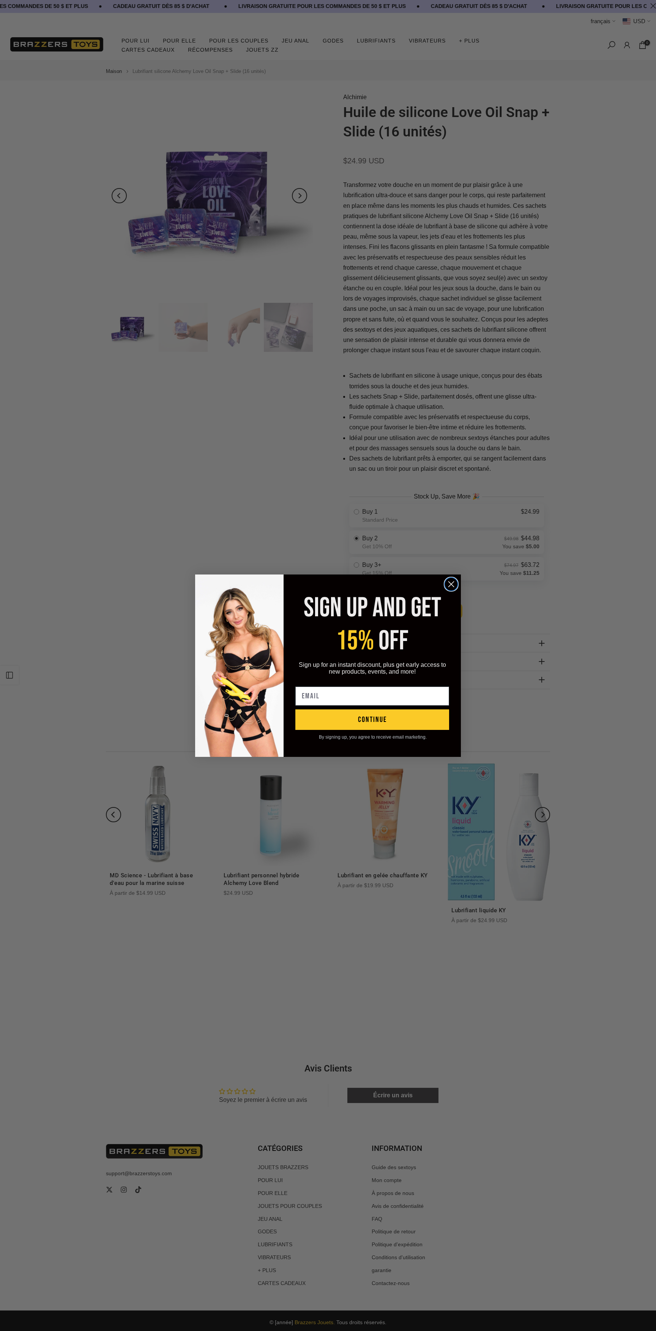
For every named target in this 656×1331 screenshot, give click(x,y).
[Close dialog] (451, 584)
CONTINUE (372, 719)
